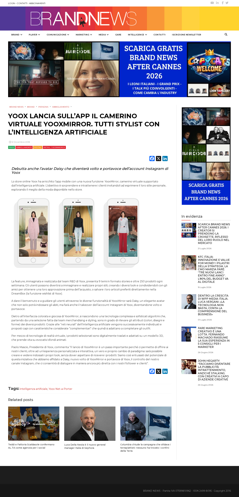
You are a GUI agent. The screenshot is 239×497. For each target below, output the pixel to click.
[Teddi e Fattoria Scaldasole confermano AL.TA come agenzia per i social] (33, 424)
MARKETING (82, 34)
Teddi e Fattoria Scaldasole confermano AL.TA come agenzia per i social (31, 446)
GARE (118, 34)
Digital (37, 147)
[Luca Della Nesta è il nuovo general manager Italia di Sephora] (89, 424)
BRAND (15, 34)
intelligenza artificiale (33, 388)
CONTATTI (22, 3)
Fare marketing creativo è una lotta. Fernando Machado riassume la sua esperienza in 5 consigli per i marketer (214, 337)
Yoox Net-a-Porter (60, 388)
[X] (158, 159)
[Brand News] (103, 18)
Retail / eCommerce (54, 147)
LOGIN (11, 3)
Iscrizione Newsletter (186, 34)
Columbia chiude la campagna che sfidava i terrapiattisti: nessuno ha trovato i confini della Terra (145, 447)
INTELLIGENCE (136, 34)
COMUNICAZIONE (56, 34)
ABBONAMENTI (37, 3)
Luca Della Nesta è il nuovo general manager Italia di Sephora (85, 446)
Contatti (159, 34)
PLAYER (33, 34)
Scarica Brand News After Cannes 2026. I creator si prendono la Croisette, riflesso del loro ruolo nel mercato (214, 234)
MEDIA (102, 34)
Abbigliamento (24, 147)
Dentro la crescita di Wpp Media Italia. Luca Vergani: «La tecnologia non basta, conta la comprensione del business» (213, 305)
